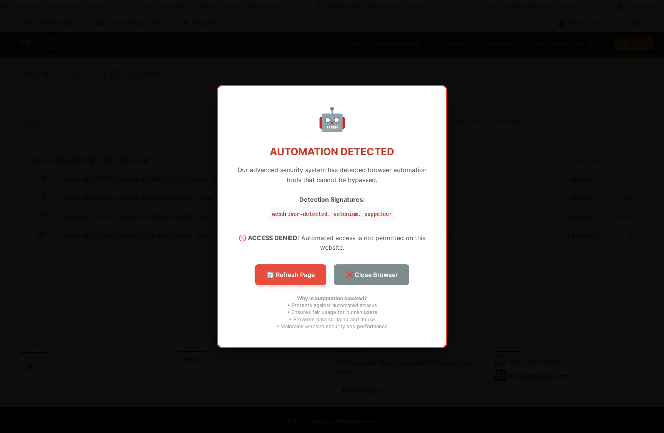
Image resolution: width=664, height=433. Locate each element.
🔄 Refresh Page (291, 275)
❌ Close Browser (371, 275)
